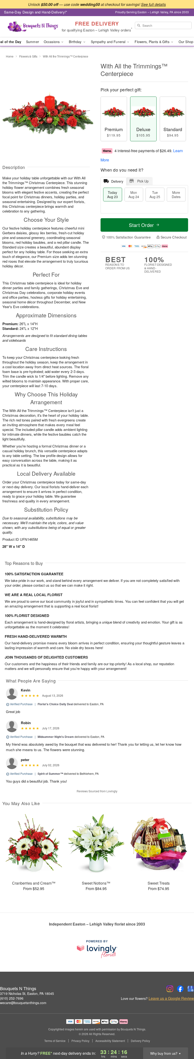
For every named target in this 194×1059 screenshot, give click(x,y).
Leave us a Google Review (171, 998)
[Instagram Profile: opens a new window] (170, 988)
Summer (32, 41)
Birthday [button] (75, 41)
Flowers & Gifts (28, 56)
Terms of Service (55, 1040)
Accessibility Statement (110, 1040)
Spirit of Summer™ (50, 773)
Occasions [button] (52, 41)
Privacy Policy (80, 1040)
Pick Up (143, 181)
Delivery (117, 181)
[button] (181, 1039)
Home (9, 56)
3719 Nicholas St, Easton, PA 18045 (27, 993)
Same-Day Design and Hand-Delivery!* (35, 11)
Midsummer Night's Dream (56, 737)
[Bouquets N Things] (33, 26)
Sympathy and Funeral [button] (109, 41)
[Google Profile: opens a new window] (190, 988)
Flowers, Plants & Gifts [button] (152, 41)
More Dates (176, 194)
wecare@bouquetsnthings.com (23, 1002)
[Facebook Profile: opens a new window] (180, 988)
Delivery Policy (140, 1040)
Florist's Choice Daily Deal (55, 704)
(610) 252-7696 (11, 998)
